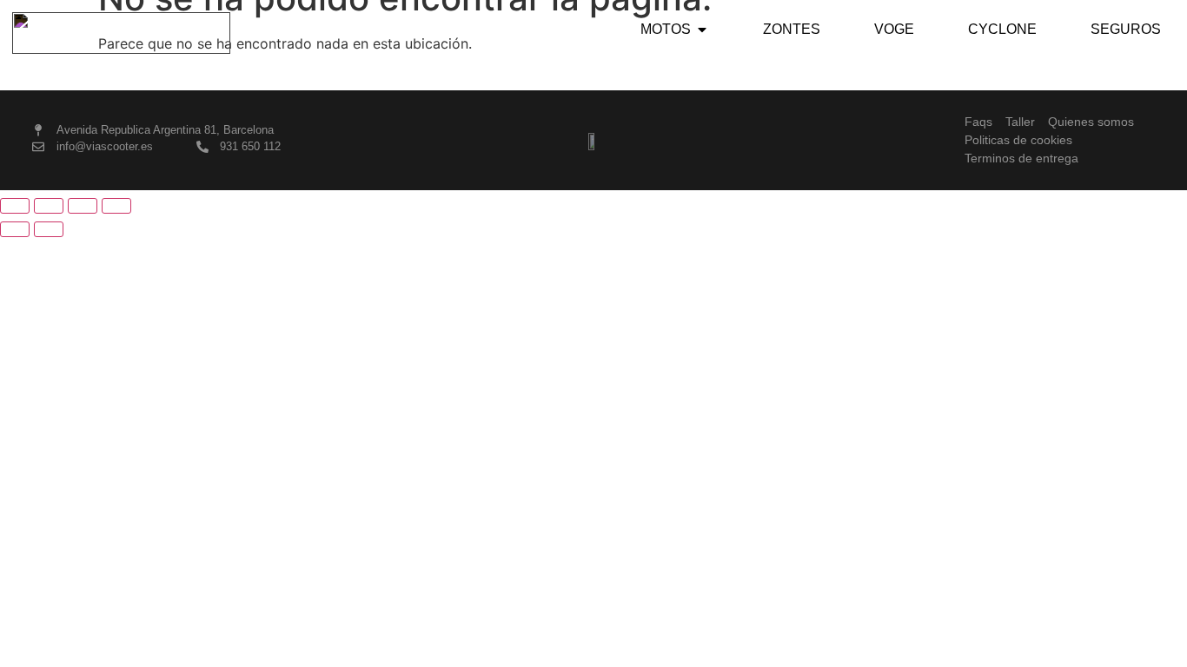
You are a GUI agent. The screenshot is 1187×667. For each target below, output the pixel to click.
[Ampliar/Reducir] (15, 206)
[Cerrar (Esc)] (116, 206)
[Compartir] (82, 206)
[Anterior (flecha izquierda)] (15, 229)
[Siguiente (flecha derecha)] (48, 229)
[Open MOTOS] (702, 29)
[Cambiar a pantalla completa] (48, 206)
